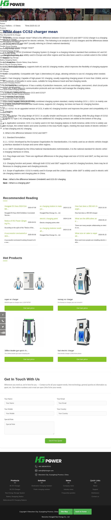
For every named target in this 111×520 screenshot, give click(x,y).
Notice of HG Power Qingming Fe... (16, 222)
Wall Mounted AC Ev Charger (10, 32)
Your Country (61, 409)
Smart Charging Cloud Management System (15, 103)
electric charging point (49, 219)
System (2, 108)
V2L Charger (4, 71)
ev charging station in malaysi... (51, 207)
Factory (2, 17)
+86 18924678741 (44, 466)
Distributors (4, 73)
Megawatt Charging (6, 105)
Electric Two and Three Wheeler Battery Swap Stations (19, 62)
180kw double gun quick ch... (16, 351)
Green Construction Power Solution (12, 96)
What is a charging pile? (19, 183)
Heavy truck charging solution (10, 87)
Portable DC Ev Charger (8, 39)
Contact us (3, 119)
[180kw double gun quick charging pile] (29, 332)
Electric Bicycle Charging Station (11, 64)
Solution (3, 80)
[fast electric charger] (82, 332)
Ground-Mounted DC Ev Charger (11, 44)
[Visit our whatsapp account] (3, 321)
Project (2, 26)
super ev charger (11, 299)
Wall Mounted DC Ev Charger (10, 42)
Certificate (3, 21)
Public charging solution (8, 85)
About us (3, 14)
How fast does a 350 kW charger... (86, 207)
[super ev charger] (29, 281)
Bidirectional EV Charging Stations (11, 67)
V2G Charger (4, 69)
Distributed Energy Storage (9, 58)
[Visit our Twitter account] (3, 327)
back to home (81, 512)
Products (3, 28)
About (2, 12)
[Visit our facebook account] (3, 315)
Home (2, 10)
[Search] (1, 121)
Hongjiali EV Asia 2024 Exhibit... (16, 207)
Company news (5, 112)
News (2, 110)
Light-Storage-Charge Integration (11, 55)
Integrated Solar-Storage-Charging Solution (15, 94)
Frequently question (7, 117)
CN (1, 124)
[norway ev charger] (82, 281)
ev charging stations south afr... (50, 229)
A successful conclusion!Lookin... (16, 234)
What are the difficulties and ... (86, 220)
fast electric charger (66, 351)
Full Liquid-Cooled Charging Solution (12, 89)
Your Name (8, 399)
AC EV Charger (5, 30)
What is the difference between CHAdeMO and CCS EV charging (37, 179)
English (2, 126)
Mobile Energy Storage (8, 53)
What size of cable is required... (86, 234)
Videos (2, 76)
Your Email (61, 399)
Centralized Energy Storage (9, 51)
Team (2, 19)
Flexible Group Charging (8, 46)
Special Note (8, 419)
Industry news (5, 114)
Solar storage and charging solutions (12, 92)
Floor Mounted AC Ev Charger (10, 35)
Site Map (64, 512)
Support (2, 78)
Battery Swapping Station (8, 60)
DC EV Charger (5, 37)
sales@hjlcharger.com (46, 470)
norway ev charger (65, 299)
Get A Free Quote (55, 441)
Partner (2, 23)
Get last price (28, 308)
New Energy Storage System (10, 48)
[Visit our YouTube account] (3, 333)
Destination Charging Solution (10, 83)
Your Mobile (8, 409)
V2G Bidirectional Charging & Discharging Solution (17, 101)
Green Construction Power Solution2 (12, 99)
